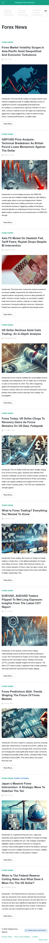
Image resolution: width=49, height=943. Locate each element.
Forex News (7, 42)
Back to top (43, 940)
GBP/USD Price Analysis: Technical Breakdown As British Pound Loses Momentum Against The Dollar (23, 144)
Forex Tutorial (21, 778)
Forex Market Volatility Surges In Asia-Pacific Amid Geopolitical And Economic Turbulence (23, 51)
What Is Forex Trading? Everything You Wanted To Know (24, 512)
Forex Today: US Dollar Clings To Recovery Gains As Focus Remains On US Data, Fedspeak (23, 422)
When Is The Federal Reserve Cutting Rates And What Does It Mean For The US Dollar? (22, 879)
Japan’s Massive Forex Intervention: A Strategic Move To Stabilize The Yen (23, 787)
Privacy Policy (7, 937)
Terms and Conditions (22, 937)
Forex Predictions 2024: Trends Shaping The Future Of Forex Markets (22, 695)
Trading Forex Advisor (25, 2)
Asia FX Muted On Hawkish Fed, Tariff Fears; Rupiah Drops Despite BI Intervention (24, 241)
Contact (35, 937)
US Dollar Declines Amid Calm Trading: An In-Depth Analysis (21, 332)
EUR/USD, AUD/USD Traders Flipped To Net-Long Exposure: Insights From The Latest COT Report (22, 601)
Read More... (8, 124)
